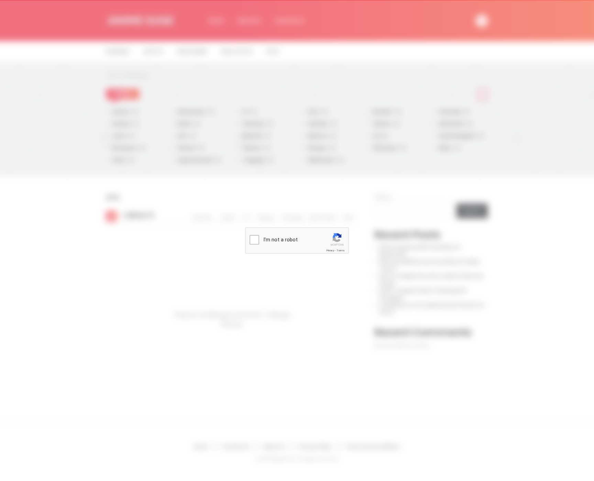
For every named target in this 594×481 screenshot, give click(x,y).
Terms (341, 250)
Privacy (330, 250)
